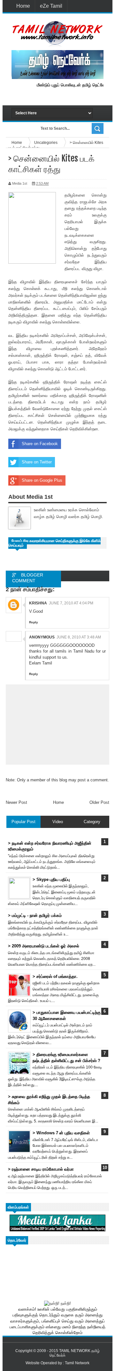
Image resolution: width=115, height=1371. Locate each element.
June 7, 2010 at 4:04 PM (71, 603)
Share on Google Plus (42, 480)
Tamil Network (77, 1363)
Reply (33, 622)
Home (23, 6)
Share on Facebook (40, 443)
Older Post (99, 802)
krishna (38, 603)
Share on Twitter (37, 462)
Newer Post (16, 802)
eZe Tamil (51, 6)
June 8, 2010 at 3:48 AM (79, 637)
